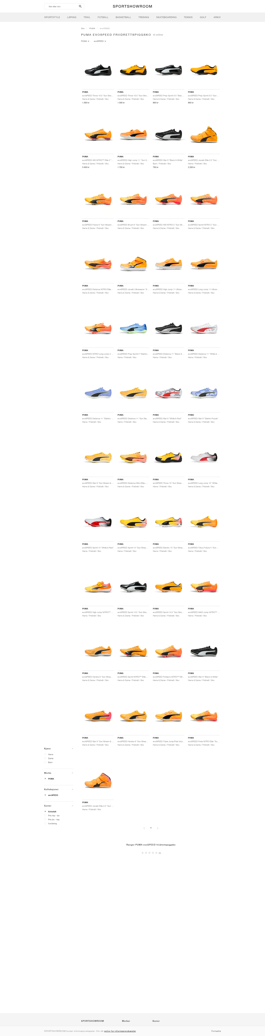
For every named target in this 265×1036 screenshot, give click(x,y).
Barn (50, 762)
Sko (83, 28)
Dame (50, 758)
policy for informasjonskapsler (120, 1031)
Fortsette (216, 1031)
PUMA (51, 778)
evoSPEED (53, 795)
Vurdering (52, 823)
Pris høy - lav (54, 815)
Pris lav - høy (54, 819)
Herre (50, 754)
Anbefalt (52, 811)
